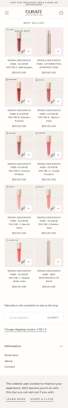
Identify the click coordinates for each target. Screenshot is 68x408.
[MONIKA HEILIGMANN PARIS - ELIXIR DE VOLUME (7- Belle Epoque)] (19, 42)
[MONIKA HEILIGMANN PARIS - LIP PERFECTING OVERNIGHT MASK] (48, 42)
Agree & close (42, 399)
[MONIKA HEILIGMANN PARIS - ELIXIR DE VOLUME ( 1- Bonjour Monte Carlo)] (19, 252)
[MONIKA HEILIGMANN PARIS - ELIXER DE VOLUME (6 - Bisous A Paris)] (48, 92)
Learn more (16, 399)
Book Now (11, 355)
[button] (7, 13)
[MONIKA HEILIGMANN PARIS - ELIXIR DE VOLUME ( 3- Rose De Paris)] (19, 199)
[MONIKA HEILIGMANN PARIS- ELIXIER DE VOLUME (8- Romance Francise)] (19, 92)
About (9, 361)
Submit (53, 317)
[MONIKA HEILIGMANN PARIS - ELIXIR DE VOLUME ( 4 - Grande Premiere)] (48, 145)
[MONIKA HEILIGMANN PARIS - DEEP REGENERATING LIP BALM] (48, 252)
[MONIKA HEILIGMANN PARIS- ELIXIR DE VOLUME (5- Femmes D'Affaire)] (19, 145)
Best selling (34, 23)
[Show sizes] (29, 51)
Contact (10, 366)
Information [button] (13, 346)
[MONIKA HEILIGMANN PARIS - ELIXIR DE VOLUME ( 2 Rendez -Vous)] (48, 199)
